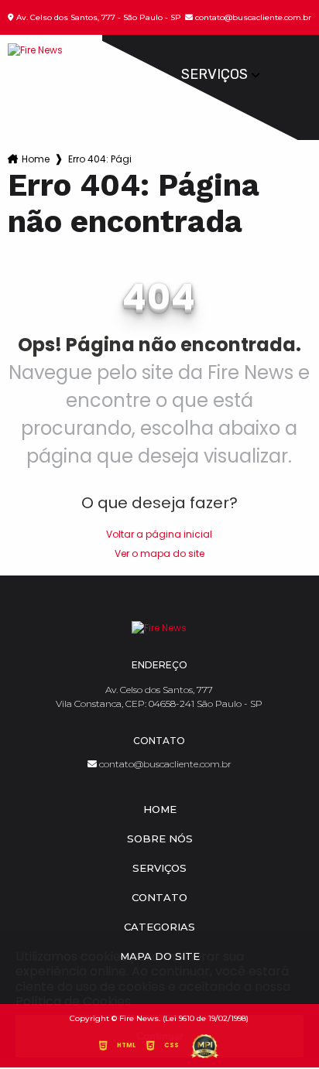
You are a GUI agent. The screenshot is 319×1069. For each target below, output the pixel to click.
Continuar (160, 1036)
